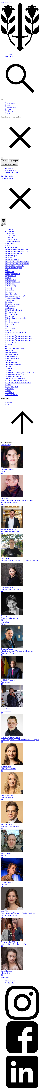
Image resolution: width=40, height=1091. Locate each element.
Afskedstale (9, 233)
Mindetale (8, 330)
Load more (5, 977)
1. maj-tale (9, 229)
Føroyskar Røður (11, 294)
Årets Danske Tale (11, 395)
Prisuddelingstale (11, 352)
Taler (2, 176)
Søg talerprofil (13, 161)
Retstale (8, 360)
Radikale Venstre (11, 356)
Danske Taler (10, 981)
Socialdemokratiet (11, 362)
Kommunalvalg (10, 312)
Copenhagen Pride (11, 247)
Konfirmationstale (11, 314)
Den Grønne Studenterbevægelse (17, 262)
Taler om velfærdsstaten (13, 377)
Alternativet (9, 237)
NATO (7, 334)
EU (6, 270)
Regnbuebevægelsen (12, 358)
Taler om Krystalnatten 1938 (15, 375)
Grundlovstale (10, 300)
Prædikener (9, 56)
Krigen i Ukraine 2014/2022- (15, 318)
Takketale (8, 368)
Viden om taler (10, 107)
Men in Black (10, 328)
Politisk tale (9, 350)
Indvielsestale (10, 306)
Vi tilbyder (9, 111)
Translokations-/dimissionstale (15, 379)
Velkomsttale (9, 389)
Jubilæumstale (10, 308)
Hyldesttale (9, 302)
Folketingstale (10, 284)
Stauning (8, 366)
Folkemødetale (10, 280)
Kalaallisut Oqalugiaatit (13, 310)
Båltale (7, 245)
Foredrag (8, 288)
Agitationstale (10, 235)
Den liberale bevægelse (13, 268)
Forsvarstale (9, 290)
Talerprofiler (9, 176)
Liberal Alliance (11, 324)
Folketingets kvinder (12, 282)
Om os (7, 113)
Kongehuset (9, 316)
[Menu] (2, 99)
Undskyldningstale (11, 387)
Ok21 (7, 346)
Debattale (8, 258)
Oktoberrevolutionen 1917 (14, 348)
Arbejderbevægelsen (12, 241)
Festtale (8, 278)
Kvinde (8, 320)
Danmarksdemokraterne (13, 254)
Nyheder (8, 109)
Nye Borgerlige (10, 342)
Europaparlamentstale (12, 274)
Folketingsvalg (10, 286)
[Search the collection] (20, 97)
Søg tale (4, 161)
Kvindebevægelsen (12, 322)
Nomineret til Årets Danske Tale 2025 (18, 340)
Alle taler (8, 54)
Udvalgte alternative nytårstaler (16, 381)
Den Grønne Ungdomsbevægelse (17, 264)
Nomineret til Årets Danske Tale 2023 (18, 336)
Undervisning (10, 103)
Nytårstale (8, 344)
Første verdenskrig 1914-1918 (15, 296)
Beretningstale (10, 243)
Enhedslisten (9, 272)
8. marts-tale (9, 231)
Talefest (8, 370)
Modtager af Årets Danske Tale (16, 332)
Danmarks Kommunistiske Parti (16, 249)
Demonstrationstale (12, 260)
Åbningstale (9, 393)
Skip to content (6, 2)
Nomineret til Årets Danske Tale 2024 (18, 338)
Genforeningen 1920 (12, 298)
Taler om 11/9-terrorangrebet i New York (19, 372)
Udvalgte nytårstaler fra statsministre (18, 383)
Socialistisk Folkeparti (13, 364)
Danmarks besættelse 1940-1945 (16, 252)
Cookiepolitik (10, 983)
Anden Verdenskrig (12, 239)
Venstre (8, 391)
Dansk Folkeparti (11, 256)
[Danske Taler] (20, 50)
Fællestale (8, 292)
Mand (7, 326)
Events (7, 105)
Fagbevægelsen (10, 276)
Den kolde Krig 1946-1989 (14, 266)
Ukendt (8, 385)
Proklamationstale (11, 354)
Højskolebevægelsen (12, 304)
